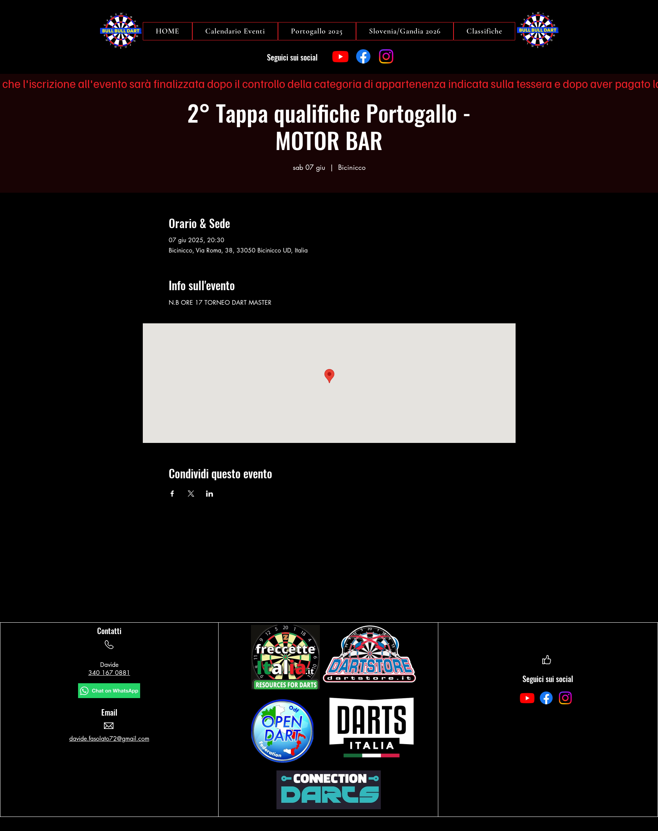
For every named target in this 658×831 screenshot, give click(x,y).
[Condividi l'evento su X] (191, 494)
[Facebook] (363, 56)
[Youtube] (340, 56)
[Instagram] (386, 56)
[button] (484, 31)
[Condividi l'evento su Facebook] (172, 494)
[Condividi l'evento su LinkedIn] (209, 494)
